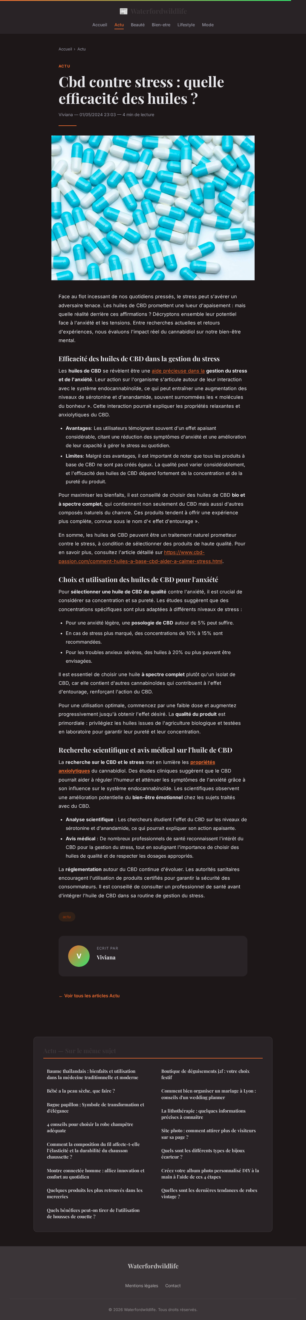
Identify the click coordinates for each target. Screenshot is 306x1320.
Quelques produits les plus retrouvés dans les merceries (95, 1193)
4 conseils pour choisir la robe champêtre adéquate (90, 1127)
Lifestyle (186, 24)
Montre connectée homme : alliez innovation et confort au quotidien (95, 1173)
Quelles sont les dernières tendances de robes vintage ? (209, 1193)
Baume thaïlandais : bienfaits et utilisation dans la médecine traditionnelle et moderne (92, 1074)
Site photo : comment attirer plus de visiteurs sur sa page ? (208, 1133)
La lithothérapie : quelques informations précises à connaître (203, 1114)
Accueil (99, 24)
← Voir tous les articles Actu (89, 996)
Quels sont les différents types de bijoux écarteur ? (203, 1153)
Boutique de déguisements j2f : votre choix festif (205, 1074)
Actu (119, 24)
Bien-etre (161, 24)
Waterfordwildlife (153, 11)
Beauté (138, 24)
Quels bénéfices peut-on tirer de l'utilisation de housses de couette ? (93, 1213)
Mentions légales (141, 1285)
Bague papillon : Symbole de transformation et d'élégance (95, 1107)
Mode (208, 24)
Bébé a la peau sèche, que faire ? (81, 1091)
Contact (173, 1285)
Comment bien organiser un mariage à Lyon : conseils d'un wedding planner (208, 1094)
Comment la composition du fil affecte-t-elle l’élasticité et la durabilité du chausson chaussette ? (93, 1150)
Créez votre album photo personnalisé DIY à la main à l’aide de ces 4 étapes (210, 1173)
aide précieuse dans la (178, 371)
